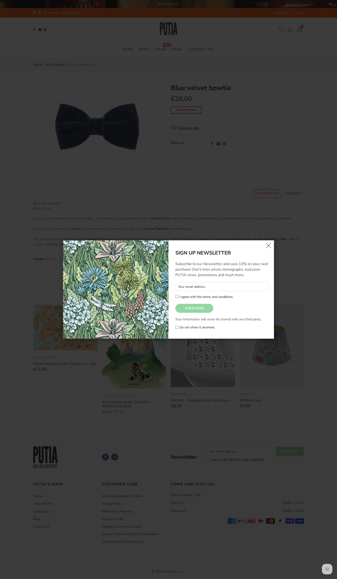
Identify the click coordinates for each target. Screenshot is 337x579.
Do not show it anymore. (197, 328)
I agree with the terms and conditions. (205, 297)
